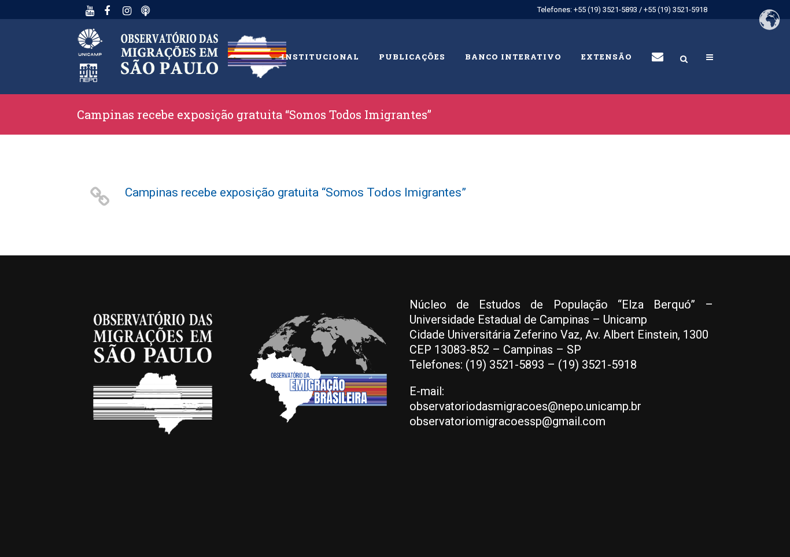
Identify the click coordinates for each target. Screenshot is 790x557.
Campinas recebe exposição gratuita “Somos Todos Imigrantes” (295, 192)
